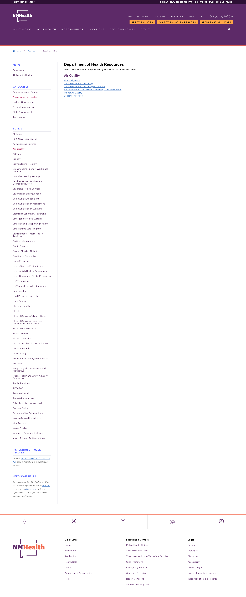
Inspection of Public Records (202, 579)
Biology (16, 159)
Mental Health (20, 333)
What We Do (22, 29)
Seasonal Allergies (73, 96)
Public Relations (21, 383)
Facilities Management (24, 241)
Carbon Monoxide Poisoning (78, 83)
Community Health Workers (27, 209)
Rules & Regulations (23, 398)
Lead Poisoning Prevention (26, 296)
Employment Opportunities (79, 573)
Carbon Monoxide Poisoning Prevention (84, 86)
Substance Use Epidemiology (28, 413)
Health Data (177, 16)
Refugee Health (21, 393)
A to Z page (31, 489)
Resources (31, 51)
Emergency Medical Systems (27, 219)
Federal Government (23, 102)
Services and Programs (138, 584)
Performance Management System (31, 358)
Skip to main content (24, 2)
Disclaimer (193, 556)
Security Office (20, 408)
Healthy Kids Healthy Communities (30, 271)
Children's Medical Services (26, 189)
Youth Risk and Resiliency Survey (30, 438)
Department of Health (25, 97)
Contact (192, 16)
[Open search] (229, 29)
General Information (23, 107)
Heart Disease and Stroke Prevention (32, 276)
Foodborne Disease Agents (26, 256)
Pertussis (17, 363)
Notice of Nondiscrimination (202, 573)
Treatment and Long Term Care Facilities (147, 556)
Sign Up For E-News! (204, 2)
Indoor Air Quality (73, 93)
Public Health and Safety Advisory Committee (30, 377)
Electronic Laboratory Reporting (29, 214)
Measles (17, 311)
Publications (159, 16)
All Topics (17, 134)
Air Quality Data (72, 80)
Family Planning (21, 246)
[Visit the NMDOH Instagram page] (221, 16)
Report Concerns (135, 579)
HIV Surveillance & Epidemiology (29, 286)
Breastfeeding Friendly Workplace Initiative (30, 170)
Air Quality (18, 149)
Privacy (191, 545)
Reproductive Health (216, 22)
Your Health (46, 29)
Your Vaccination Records (177, 22)
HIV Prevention (21, 281)
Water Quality (20, 428)
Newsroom (142, 16)
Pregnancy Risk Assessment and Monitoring (29, 369)
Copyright (193, 550)
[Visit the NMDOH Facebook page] (211, 16)
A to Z (145, 29)
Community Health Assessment (29, 204)
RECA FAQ (18, 388)
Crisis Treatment (134, 562)
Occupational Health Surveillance (30, 343)
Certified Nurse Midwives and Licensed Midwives (28, 182)
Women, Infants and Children (28, 433)
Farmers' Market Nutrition (26, 251)
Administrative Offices (137, 550)
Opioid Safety (19, 353)
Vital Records (19, 423)
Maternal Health (21, 306)
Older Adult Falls (21, 348)
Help (203, 16)
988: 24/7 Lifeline (224, 2)
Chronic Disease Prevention (27, 194)
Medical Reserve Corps (24, 328)
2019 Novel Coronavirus (25, 139)
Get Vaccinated (142, 22)
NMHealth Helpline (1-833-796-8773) (176, 2)
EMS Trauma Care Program (27, 229)
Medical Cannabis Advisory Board (29, 316)
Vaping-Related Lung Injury (27, 418)
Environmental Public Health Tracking (28, 235)
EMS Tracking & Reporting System (30, 224)
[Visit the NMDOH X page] (216, 16)
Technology (19, 117)
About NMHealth (123, 29)
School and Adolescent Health (28, 403)
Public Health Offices (137, 545)
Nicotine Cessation (22, 338)
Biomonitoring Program (25, 164)
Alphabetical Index (22, 75)
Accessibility (194, 562)
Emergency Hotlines (136, 567)
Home (129, 16)
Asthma (17, 154)
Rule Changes (195, 567)
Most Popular (72, 29)
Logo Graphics (20, 301)
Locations (97, 29)
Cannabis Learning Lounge (26, 176)
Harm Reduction (21, 261)
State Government (22, 112)
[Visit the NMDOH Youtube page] (230, 16)
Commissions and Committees (28, 92)
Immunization (20, 291)
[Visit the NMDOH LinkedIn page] (226, 16)
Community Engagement (26, 199)
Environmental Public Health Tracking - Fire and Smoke (92, 89)
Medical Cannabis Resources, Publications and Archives (27, 322)
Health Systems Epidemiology (28, 266)
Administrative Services (24, 144)
